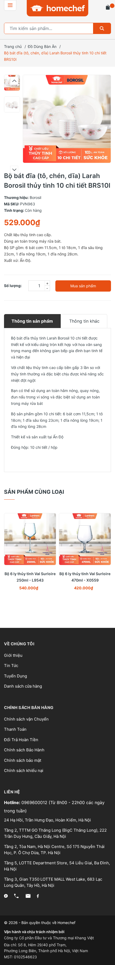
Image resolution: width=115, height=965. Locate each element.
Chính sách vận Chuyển (26, 719)
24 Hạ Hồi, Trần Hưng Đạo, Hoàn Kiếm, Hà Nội (47, 820)
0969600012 (35, 802)
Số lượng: (13, 285)
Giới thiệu (13, 655)
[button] (14, 81)
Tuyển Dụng (15, 675)
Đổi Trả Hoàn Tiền (21, 739)
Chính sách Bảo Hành (24, 749)
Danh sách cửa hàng (23, 686)
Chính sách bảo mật (22, 760)
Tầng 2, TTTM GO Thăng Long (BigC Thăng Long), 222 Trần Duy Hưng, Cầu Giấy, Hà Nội (55, 833)
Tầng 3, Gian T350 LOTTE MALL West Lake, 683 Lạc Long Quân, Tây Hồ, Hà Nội (53, 882)
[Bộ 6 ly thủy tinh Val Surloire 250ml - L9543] (30, 539)
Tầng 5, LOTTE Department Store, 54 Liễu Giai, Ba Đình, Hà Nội (57, 866)
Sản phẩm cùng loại (34, 492)
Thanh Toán (15, 729)
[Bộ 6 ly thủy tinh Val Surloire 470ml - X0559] (85, 539)
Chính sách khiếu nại (23, 770)
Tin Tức (11, 665)
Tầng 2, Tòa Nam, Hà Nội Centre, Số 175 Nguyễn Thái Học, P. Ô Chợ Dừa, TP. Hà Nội (54, 849)
